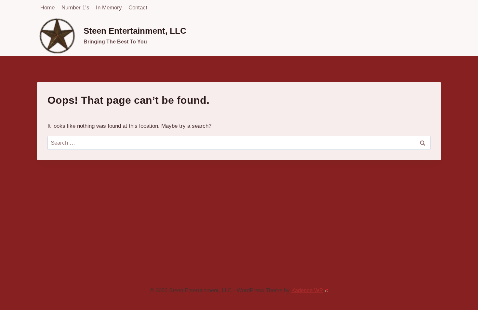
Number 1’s (75, 8)
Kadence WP (307, 290)
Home (47, 8)
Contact (137, 8)
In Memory (109, 8)
